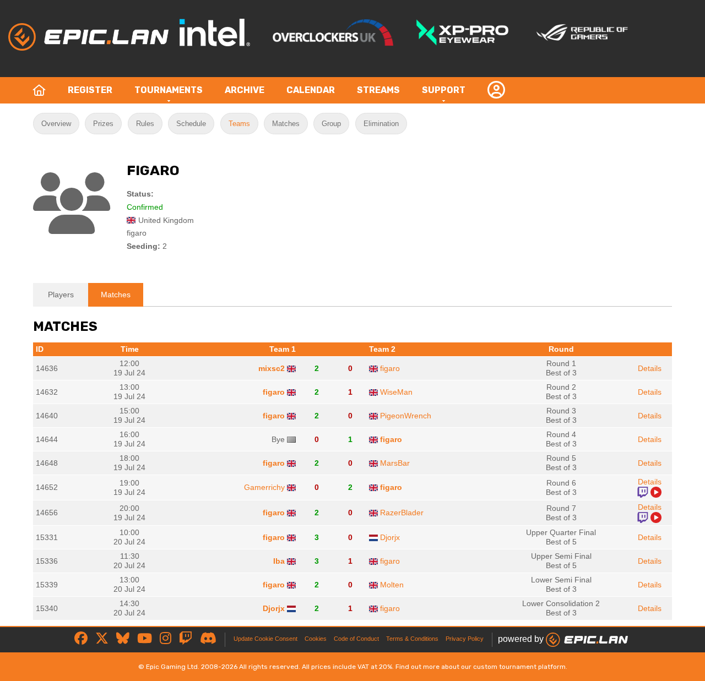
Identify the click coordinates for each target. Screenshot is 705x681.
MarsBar (395, 463)
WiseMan (396, 392)
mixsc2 (271, 368)
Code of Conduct (356, 638)
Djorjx (390, 537)
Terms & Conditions (412, 638)
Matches (286, 123)
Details (649, 368)
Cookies (316, 638)
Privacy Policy (465, 638)
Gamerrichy (264, 487)
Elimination (381, 123)
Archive (244, 90)
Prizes (103, 123)
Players (61, 294)
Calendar (310, 90)
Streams (378, 90)
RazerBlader (402, 512)
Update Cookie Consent (265, 638)
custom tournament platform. (520, 667)
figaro (390, 368)
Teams (239, 123)
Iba (279, 561)
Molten (392, 584)
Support (443, 90)
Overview (56, 123)
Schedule (191, 123)
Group (331, 123)
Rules (145, 123)
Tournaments (168, 90)
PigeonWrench (405, 415)
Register (90, 90)
